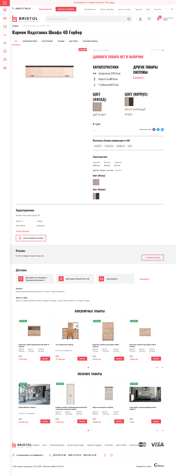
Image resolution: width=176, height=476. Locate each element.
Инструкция (47, 41)
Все (16, 41)
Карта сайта (121, 445)
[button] (88, 367)
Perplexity (109, 146)
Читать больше (22, 231)
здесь (111, 2)
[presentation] (157, 367)
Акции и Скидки (124, 9)
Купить (45, 359)
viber (153, 129)
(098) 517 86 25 (22, 8)
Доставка (73, 41)
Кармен (138, 77)
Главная (15, 26)
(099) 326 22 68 (89, 455)
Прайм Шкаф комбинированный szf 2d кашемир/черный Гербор (71, 408)
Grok (130, 146)
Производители (90, 9)
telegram (158, 129)
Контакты (157, 9)
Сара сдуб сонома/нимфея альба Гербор (142, 408)
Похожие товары (90, 41)
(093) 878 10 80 (59, 455)
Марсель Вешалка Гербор (102, 407)
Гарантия (138, 9)
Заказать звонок (45, 9)
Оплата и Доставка (107, 9)
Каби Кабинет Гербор (27, 407)
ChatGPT (97, 146)
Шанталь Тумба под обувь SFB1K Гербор (142, 345)
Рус (172, 9)
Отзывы (61, 41)
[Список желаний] (149, 19)
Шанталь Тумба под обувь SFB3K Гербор (105, 345)
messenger (162, 129)
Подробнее (144, 279)
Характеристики (30, 41)
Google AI (120, 146)
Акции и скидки (94, 445)
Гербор (40, 221)
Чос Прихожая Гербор (64, 345)
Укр (167, 9)
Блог (148, 9)
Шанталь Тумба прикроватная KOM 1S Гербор (34, 345)
